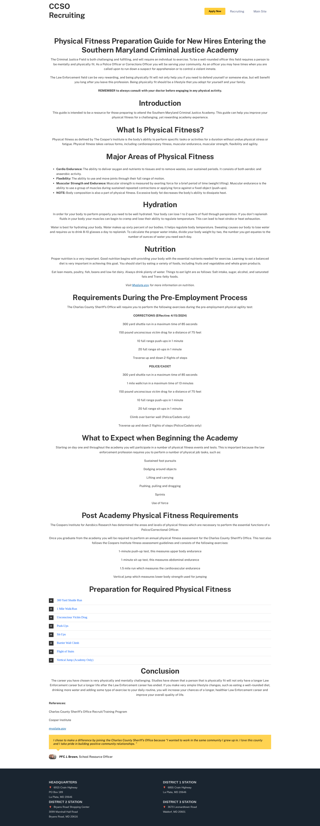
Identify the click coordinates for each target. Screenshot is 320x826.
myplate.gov (57, 728)
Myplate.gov (140, 285)
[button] (160, 600)
